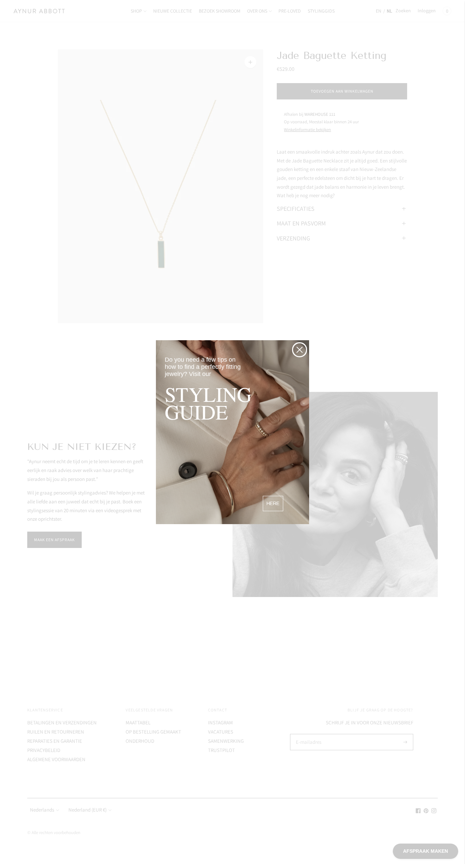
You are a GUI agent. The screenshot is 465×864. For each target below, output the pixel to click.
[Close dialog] (299, 350)
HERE (273, 503)
